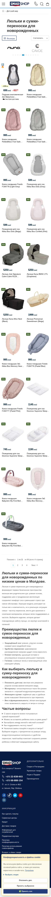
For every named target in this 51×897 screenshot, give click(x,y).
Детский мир (12, 11)
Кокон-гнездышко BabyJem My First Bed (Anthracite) (11, 545)
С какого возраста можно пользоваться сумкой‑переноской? (19, 715)
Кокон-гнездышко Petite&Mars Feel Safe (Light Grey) (36, 141)
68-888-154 (14, 780)
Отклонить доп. (25, 880)
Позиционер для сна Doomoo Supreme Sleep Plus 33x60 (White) (37, 455)
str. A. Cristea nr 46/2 (13, 785)
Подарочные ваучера (10, 836)
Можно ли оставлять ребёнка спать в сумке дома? (25, 719)
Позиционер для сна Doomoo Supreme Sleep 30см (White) (12, 455)
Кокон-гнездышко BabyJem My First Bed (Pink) (11, 500)
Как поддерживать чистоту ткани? (18, 725)
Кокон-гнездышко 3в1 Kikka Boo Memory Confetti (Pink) (36, 500)
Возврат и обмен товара (11, 852)
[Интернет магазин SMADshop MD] (19, 4)
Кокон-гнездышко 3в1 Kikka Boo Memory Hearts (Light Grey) (13, 366)
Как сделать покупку (10, 814)
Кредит (5, 822)
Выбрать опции (11, 875)
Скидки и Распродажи (35, 767)
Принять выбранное (25, 886)
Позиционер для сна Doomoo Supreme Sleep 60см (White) (37, 411)
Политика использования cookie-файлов (12, 847)
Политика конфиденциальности (10, 841)
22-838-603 (14, 776)
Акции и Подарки (33, 775)
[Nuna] (13, 48)
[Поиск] (41, 4)
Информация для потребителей (9, 831)
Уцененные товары (34, 771)
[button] (13, 55)
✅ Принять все (25, 891)
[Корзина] (47, 4)
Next (33, 565)
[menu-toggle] (3, 4)
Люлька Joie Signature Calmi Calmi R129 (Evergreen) (11, 276)
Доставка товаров (9, 826)
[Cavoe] (37, 48)
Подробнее (29, 870)
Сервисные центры (9, 818)
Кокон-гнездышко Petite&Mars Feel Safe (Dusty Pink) (11, 141)
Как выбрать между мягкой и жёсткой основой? (24, 722)
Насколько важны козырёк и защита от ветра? (23, 728)
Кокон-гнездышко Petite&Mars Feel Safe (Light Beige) (36, 96)
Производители (33, 779)
